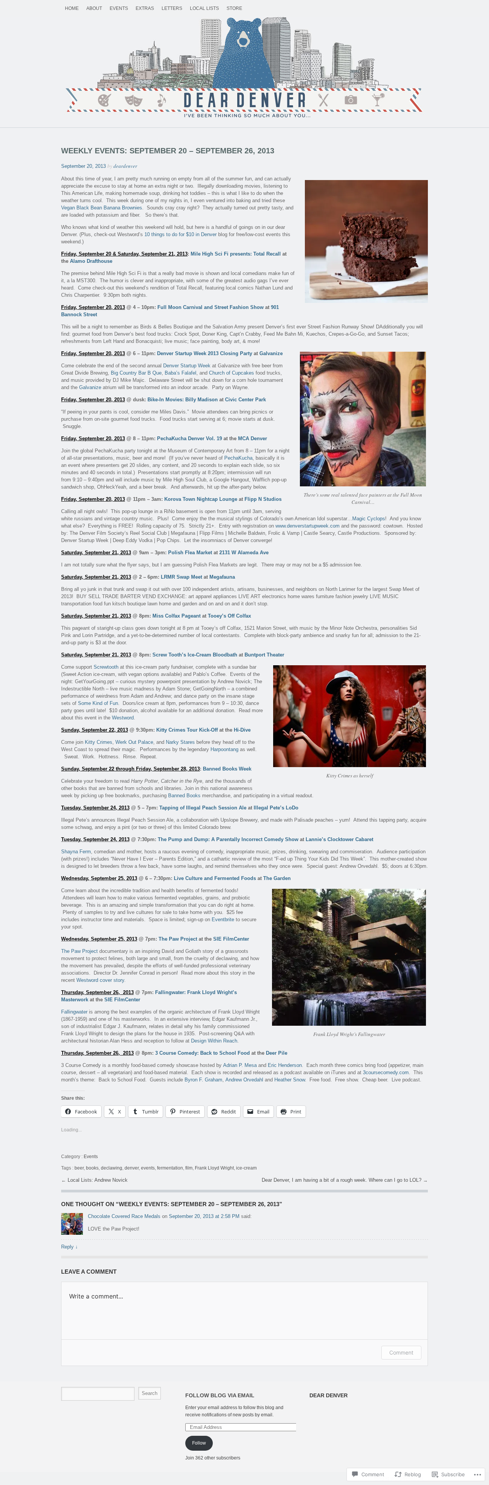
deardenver (125, 165)
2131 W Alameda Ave (244, 552)
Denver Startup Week (186, 365)
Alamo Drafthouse (91, 261)
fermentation (170, 1168)
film (189, 1168)
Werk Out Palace (134, 742)
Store (234, 8)
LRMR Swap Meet (181, 577)
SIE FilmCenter (231, 939)
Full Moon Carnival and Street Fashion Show (210, 307)
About (94, 8)
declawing (111, 1168)
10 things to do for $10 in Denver (180, 234)
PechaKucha (238, 458)
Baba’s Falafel (180, 373)
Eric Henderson (285, 1065)
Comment (401, 1352)
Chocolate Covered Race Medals (124, 1216)
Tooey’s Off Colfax (229, 616)
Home (72, 8)
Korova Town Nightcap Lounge (200, 499)
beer (79, 1168)
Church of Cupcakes (231, 373)
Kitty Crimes (98, 742)
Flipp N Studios (263, 499)
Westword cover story (100, 980)
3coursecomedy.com (386, 1072)
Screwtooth (106, 667)
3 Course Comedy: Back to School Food (202, 1053)
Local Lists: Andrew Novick (98, 1180)
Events (119, 8)
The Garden (277, 878)
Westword (123, 718)
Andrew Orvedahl (244, 1080)
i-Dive (244, 730)
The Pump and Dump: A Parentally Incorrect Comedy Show (228, 839)
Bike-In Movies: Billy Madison (182, 399)
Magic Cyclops (368, 518)
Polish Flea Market (190, 552)
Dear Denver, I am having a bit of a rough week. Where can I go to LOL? (342, 1180)
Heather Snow (289, 1080)
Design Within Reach (214, 1041)
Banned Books (184, 795)
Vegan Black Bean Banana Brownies (101, 208)
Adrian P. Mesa (240, 1065)
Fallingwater (74, 1012)
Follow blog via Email (219, 1395)
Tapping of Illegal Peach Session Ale (202, 808)
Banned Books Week (227, 769)
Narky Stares (180, 742)
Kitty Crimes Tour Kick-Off (187, 730)
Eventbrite (223, 919)
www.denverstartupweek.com (307, 526)
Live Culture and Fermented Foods (215, 878)
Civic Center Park (245, 399)
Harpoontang (224, 749)
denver (132, 1168)
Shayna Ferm (76, 851)
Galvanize (271, 353)
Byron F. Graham (203, 1080)
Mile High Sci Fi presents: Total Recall (236, 254)
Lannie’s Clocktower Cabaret (339, 839)
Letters (172, 8)
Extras (145, 8)
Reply (69, 1247)
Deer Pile (276, 1053)
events (148, 1168)
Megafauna (222, 577)
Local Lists (204, 8)
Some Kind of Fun (98, 703)
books (92, 1168)
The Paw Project (178, 939)
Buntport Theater (264, 655)
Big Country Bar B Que (136, 373)
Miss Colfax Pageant (176, 616)
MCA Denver (252, 438)
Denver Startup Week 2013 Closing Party (204, 353)
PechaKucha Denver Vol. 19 (189, 438)
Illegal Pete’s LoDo (276, 808)
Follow (199, 1443)
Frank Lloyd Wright (214, 1168)
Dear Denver (244, 68)
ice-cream (246, 1168)
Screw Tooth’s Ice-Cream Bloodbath (194, 655)
